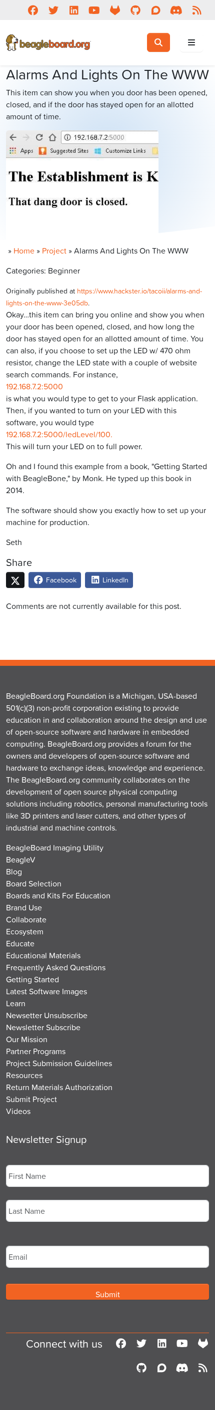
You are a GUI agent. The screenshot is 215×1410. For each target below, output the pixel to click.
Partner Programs (36, 1051)
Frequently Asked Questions (56, 967)
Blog (14, 871)
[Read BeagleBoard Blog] (196, 10)
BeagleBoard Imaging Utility (55, 847)
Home (24, 250)
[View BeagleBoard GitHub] (135, 10)
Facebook (60, 579)
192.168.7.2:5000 (34, 386)
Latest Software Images (46, 991)
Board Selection (34, 883)
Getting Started (32, 979)
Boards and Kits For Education (58, 895)
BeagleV (21, 859)
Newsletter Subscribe (43, 1027)
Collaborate (26, 919)
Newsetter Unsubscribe (47, 1015)
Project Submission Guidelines (59, 1063)
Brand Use (24, 907)
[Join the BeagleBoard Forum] (156, 10)
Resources (24, 1075)
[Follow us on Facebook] (32, 10)
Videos (18, 1111)
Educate (20, 943)
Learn (16, 1003)
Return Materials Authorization (59, 1087)
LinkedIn (114, 579)
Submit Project (31, 1099)
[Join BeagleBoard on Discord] (176, 10)
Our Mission (27, 1039)
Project (54, 250)
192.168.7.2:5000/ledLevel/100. (59, 434)
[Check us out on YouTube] (94, 10)
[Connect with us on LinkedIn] (74, 10)
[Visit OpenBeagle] (114, 10)
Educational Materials (43, 955)
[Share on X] (15, 580)
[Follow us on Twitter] (53, 10)
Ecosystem (25, 931)
